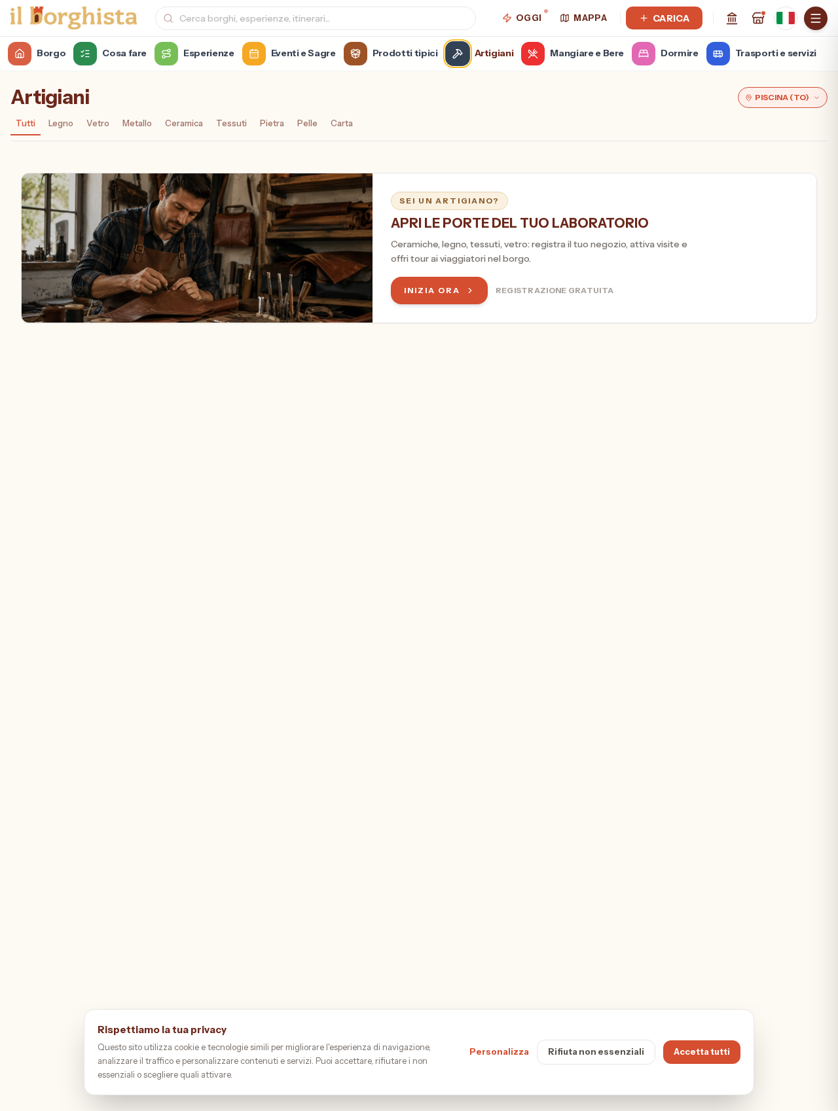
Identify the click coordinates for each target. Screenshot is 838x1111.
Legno (60, 123)
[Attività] (758, 18)
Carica (671, 18)
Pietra (272, 123)
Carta (342, 123)
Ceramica (184, 123)
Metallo (137, 123)
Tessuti (231, 123)
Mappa (590, 17)
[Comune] (731, 18)
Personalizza (499, 1051)
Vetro (97, 123)
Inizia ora (432, 290)
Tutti (25, 123)
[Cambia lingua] (785, 18)
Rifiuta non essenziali (596, 1051)
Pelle (307, 123)
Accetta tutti (702, 1051)
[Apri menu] (816, 18)
